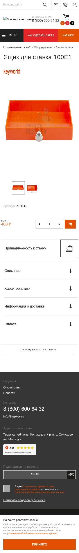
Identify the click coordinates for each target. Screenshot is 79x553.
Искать (44, 4)
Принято (39, 544)
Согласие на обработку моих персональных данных (34, 488)
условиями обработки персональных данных (32, 533)
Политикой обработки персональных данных (40, 492)
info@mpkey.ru (56, 4)
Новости (9, 393)
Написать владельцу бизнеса (24, 500)
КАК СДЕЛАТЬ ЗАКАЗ (41, 35)
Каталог (68, 35)
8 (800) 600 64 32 (45, 20)
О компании (12, 387)
